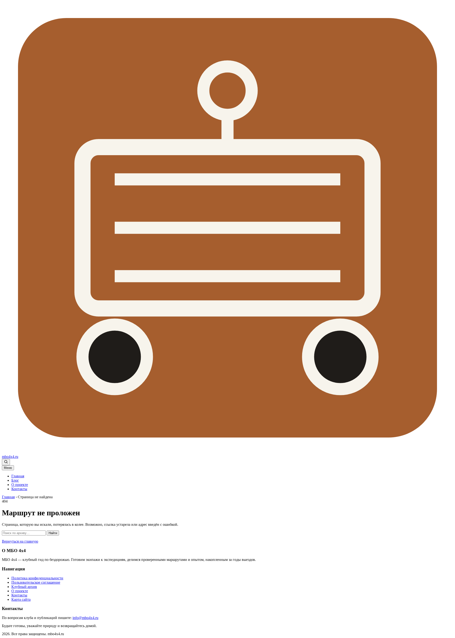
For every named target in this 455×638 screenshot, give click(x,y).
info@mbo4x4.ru (85, 618)
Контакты (19, 489)
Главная (17, 476)
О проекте (19, 485)
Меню (8, 468)
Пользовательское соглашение (35, 582)
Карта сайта (21, 599)
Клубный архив (24, 587)
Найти (53, 533)
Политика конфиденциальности (37, 578)
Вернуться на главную (20, 541)
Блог (15, 480)
